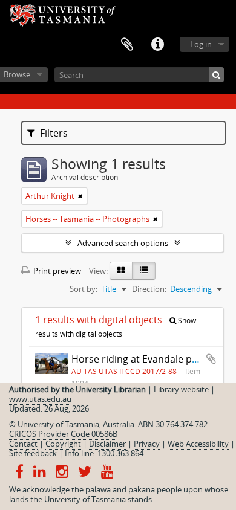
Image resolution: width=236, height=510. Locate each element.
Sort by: (83, 288)
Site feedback (33, 453)
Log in (201, 44)
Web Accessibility (198, 443)
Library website (181, 389)
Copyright (63, 443)
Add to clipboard (211, 359)
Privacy (147, 443)
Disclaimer (107, 443)
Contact (23, 443)
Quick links (157, 45)
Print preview (56, 270)
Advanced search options (122, 242)
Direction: (149, 288)
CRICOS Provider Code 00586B (63, 433)
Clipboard (127, 45)
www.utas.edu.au (40, 398)
